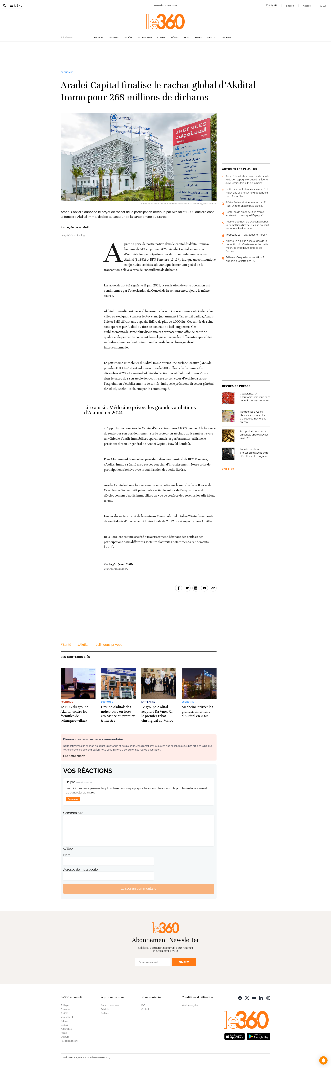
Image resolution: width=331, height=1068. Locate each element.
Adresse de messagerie (80, 869)
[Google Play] (258, 1036)
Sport (187, 37)
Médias (174, 37)
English (290, 5)
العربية (323, 5)
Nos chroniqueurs (69, 1041)
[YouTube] (254, 997)
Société (128, 37)
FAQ (143, 1005)
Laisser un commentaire (138, 888)
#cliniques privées (108, 644)
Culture (161, 37)
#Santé (66, 644)
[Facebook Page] (240, 997)
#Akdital (83, 644)
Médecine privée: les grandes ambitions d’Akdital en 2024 (140, 410)
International (145, 37)
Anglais (307, 5)
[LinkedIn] (261, 997)
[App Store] (234, 1036)
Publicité (105, 1009)
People (198, 37)
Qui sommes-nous (110, 1005)
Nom (67, 855)
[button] (323, 1060)
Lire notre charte (74, 756)
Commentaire (73, 813)
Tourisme (227, 37)
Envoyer (184, 962)
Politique (99, 37)
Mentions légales (190, 1005)
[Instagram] (268, 997)
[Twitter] (247, 997)
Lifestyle (212, 37)
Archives (105, 1013)
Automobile (66, 1029)
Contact (145, 1009)
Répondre (73, 799)
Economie (114, 37)
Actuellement (67, 37)
